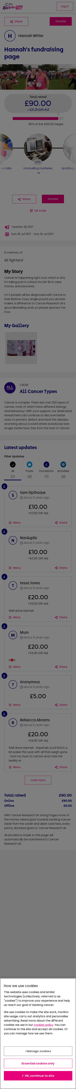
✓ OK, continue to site (38, 1076)
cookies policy (43, 1025)
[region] (38, 1033)
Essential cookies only (38, 1063)
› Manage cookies (38, 1051)
